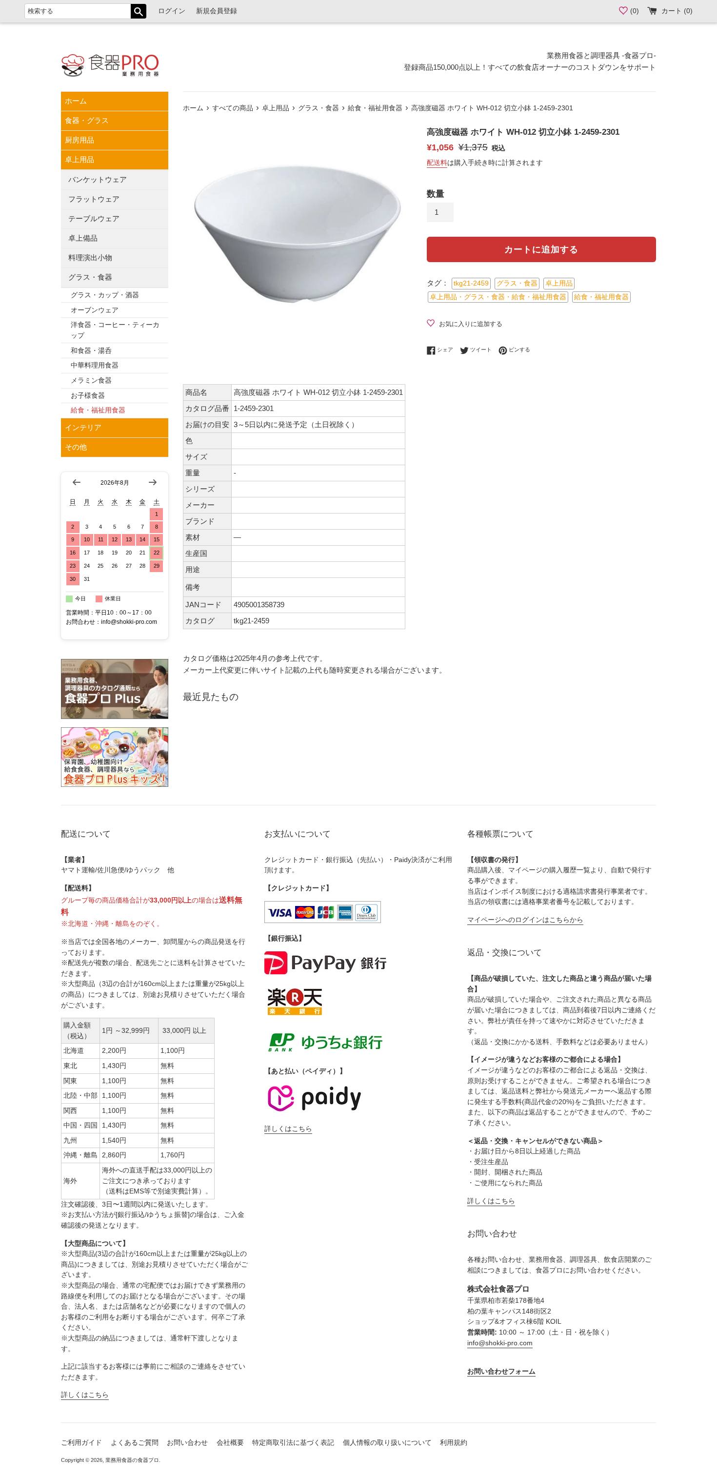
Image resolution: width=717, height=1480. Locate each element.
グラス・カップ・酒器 (105, 295)
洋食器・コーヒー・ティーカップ (115, 330)
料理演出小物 (90, 257)
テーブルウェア (94, 218)
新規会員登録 (216, 11)
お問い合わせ (187, 1442)
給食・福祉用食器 (98, 410)
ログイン (171, 11)
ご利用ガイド (81, 1442)
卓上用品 (79, 159)
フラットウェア (94, 199)
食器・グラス (87, 120)
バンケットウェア (97, 179)
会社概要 (230, 1442)
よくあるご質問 (135, 1442)
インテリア (83, 427)
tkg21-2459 (471, 283)
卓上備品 (83, 238)
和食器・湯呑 (91, 350)
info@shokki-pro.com (500, 1343)
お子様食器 (88, 395)
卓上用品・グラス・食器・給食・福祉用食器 (498, 297)
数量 (435, 194)
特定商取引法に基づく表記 (293, 1442)
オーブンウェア (95, 310)
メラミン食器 (91, 380)
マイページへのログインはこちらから (525, 920)
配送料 (437, 162)
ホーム (76, 101)
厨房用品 (79, 140)
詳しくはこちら (85, 1394)
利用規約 (453, 1442)
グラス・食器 (90, 277)
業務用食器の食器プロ (132, 1460)
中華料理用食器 (95, 365)
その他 (76, 447)
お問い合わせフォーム (501, 1371)
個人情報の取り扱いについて (387, 1442)
